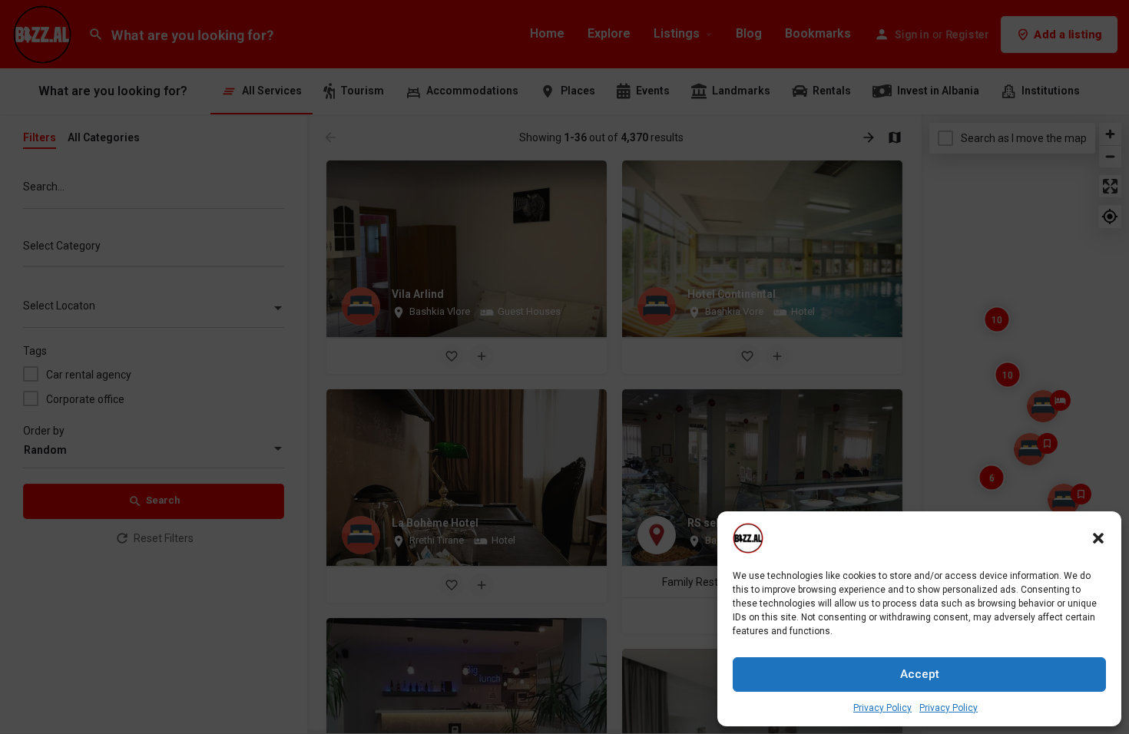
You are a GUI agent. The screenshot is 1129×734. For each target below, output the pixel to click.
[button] (1098, 538)
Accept (919, 674)
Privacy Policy (882, 708)
